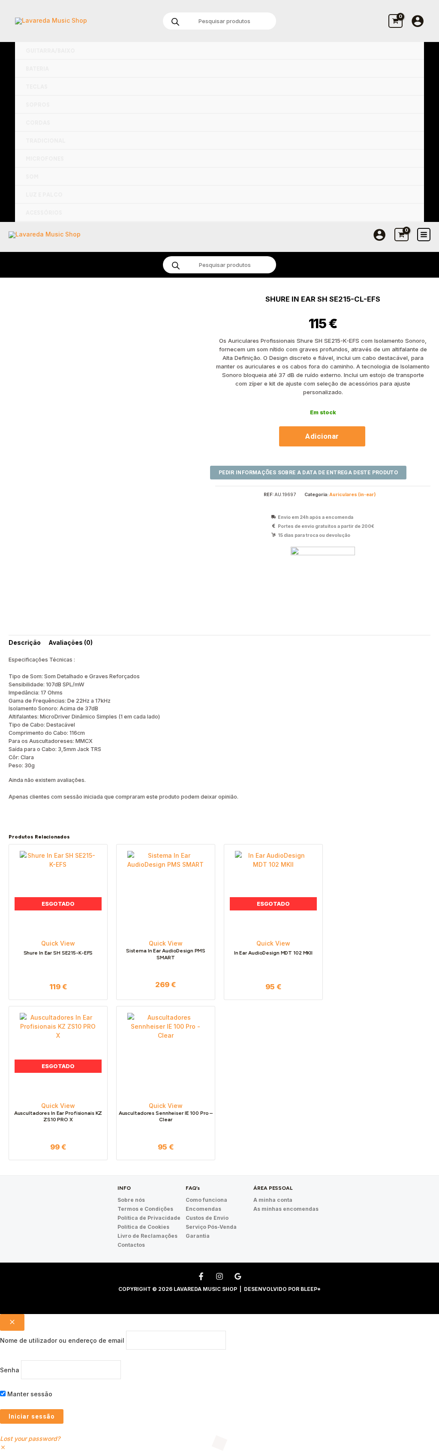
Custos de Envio (207, 1218)
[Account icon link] (417, 21)
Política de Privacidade (148, 1218)
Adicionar (322, 436)
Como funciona (206, 1200)
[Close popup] (12, 1322)
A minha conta (272, 1200)
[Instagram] (219, 1276)
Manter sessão (29, 1394)
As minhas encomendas (286, 1209)
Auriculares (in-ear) (352, 494)
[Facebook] (201, 1276)
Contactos (131, 1245)
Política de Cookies (143, 1227)
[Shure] (323, 579)
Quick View (58, 943)
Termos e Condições (145, 1209)
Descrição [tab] (25, 642)
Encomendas (203, 1209)
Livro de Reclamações (147, 1236)
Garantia (198, 1236)
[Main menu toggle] (423, 234)
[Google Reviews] (238, 1276)
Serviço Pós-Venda (211, 1227)
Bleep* (311, 1289)
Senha (9, 1369)
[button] (3, 1447)
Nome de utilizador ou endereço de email (62, 1340)
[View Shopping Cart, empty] (395, 20)
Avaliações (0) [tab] (70, 642)
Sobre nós (131, 1200)
